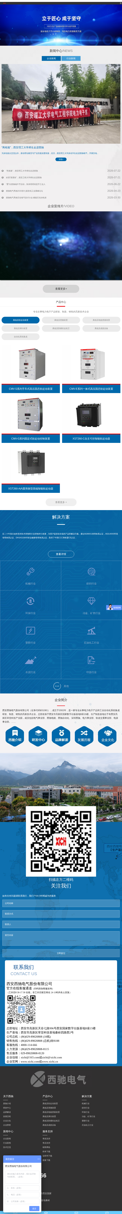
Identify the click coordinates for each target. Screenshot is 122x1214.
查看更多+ (61, 288)
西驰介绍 (7, 1103)
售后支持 (46, 1143)
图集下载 (46, 1160)
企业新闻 (7, 1139)
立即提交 (61, 953)
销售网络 (46, 1147)
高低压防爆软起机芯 (51, 1121)
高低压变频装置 (49, 1108)
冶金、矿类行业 (88, 1116)
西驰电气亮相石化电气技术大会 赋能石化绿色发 (26, 198)
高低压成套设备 (49, 1125)
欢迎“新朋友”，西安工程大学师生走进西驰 (24, 177)
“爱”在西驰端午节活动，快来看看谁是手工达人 (25, 184)
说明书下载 (47, 1156)
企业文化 (7, 1121)
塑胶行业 (85, 1121)
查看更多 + (61, 502)
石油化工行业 (87, 1125)
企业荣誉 (7, 1125)
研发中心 (7, 1108)
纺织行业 (85, 1108)
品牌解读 (7, 1112)
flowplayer (99, 277)
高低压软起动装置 (50, 1103)
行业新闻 (7, 1143)
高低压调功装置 (49, 1116)
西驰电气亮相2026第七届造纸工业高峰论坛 (24, 191)
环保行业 (85, 1112)
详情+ (61, 159)
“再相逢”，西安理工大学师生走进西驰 (23, 147)
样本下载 (46, 1151)
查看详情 (61, 554)
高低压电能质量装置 (51, 1112)
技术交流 (7, 1147)
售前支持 (46, 1139)
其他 (66, 686)
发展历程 (7, 1116)
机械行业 (85, 1103)
